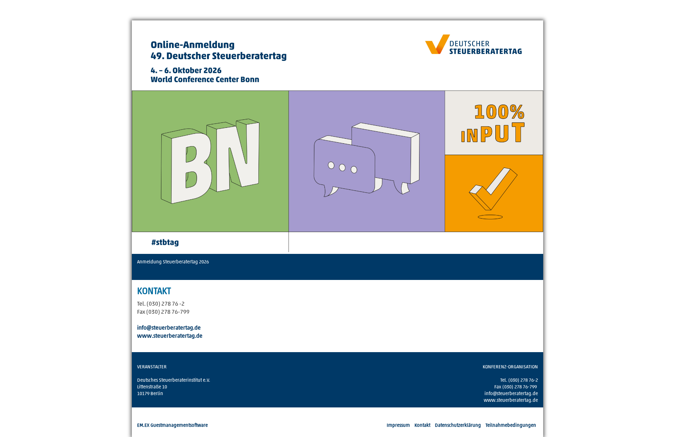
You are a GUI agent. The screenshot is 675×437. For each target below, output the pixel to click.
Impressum (398, 425)
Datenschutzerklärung (458, 425)
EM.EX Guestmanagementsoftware (172, 425)
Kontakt (422, 425)
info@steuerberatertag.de (169, 328)
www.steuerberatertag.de (169, 336)
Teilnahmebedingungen (511, 425)
